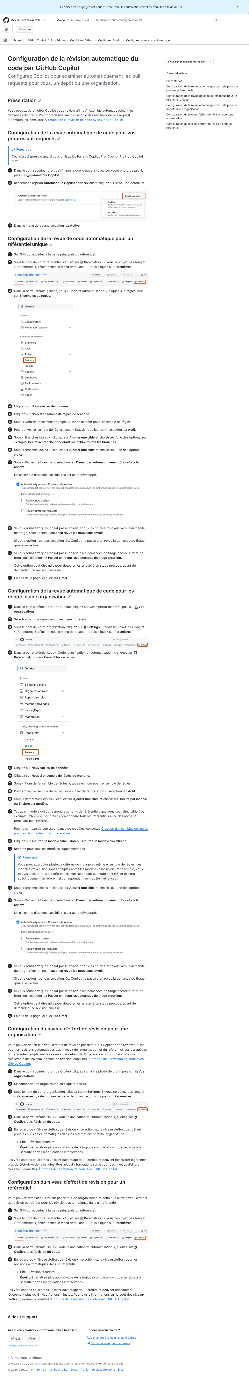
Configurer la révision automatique (148, 40)
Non (33, 1338)
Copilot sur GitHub (81, 40)
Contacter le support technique (110, 1343)
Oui (17, 1338)
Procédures (58, 40)
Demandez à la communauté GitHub (113, 1337)
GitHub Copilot (36, 40)
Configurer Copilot (109, 40)
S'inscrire (25, 29)
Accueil (18, 40)
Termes (41, 1369)
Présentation (22, 100)
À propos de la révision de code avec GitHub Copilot (84, 120)
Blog (121, 1369)
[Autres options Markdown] (210, 62)
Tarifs (84, 1369)
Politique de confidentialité (22, 1345)
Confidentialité (58, 1369)
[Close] (238, 6)
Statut (74, 1369)
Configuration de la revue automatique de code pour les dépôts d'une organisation (71, 594)
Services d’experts (103, 1369)
